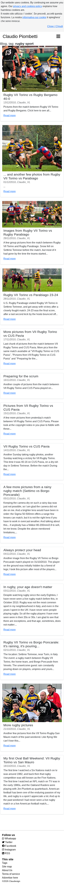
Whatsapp (10, 838)
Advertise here (10, 877)
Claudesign (14, 881)
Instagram (10, 849)
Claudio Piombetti (20, 36)
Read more (9, 115)
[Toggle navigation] (58, 36)
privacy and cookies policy (27, 6)
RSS (7, 853)
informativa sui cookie (34, 17)
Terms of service (11, 874)
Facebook (10, 846)
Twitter (8, 842)
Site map (7, 866)
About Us (7, 870)
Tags (4, 863)
